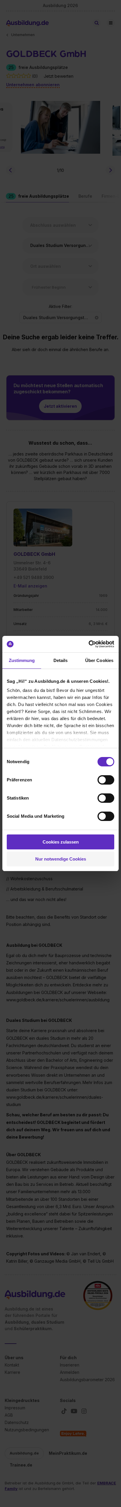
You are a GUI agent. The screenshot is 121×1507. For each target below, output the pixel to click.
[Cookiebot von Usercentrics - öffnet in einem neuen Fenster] (88, 644)
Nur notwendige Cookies (60, 858)
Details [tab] (60, 660)
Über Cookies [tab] (99, 660)
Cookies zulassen (61, 841)
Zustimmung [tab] (22, 660)
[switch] (106, 780)
